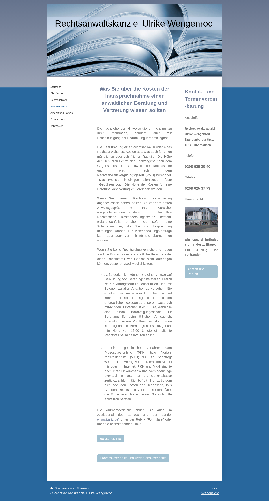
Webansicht (210, 493)
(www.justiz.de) (108, 419)
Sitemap (82, 488)
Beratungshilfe (110, 438)
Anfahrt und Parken (196, 271)
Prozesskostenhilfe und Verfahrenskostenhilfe (133, 458)
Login (215, 488)
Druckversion (64, 488)
